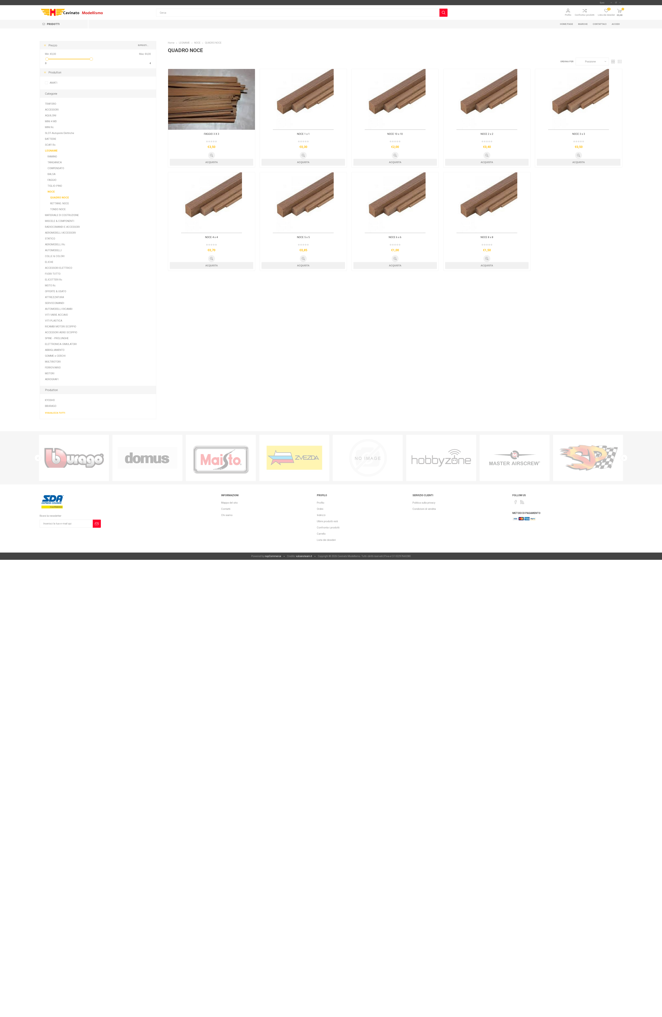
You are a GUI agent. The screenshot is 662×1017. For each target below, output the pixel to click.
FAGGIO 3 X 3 (211, 134)
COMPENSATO (56, 168)
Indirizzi (321, 515)
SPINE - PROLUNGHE (57, 338)
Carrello (321, 533)
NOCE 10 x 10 (395, 134)
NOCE (51, 191)
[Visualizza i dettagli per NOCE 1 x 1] (303, 99)
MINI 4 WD (51, 121)
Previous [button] (37, 457)
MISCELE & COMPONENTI (59, 221)
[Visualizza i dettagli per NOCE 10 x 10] (395, 99)
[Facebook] (515, 502)
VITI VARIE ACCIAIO (56, 314)
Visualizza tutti (55, 413)
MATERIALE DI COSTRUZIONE (62, 215)
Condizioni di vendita (424, 508)
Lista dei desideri (326, 540)
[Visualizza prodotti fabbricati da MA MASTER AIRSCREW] (441, 458)
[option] (74, 458)
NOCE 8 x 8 (487, 237)
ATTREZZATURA (54, 297)
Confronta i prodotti (584, 15)
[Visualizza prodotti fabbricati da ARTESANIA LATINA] (588, 458)
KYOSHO (50, 400)
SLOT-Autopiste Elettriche (59, 133)
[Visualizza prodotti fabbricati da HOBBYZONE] (368, 458)
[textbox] (297, 13)
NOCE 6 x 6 (395, 237)
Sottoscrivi (97, 524)
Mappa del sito (229, 502)
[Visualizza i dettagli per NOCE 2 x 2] (486, 99)
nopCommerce (273, 556)
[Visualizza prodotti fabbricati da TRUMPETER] (294, 458)
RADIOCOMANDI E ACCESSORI (62, 226)
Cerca (443, 13)
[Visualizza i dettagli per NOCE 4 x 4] (211, 202)
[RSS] (522, 502)
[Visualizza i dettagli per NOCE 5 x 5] (303, 202)
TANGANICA (55, 162)
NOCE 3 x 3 (578, 134)
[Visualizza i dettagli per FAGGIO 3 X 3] (211, 99)
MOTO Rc (50, 285)
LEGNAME (51, 150)
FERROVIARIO (53, 367)
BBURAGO (50, 406)
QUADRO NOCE (59, 197)
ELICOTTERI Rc (53, 279)
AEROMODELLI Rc (55, 244)
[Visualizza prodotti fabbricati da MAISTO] (147, 458)
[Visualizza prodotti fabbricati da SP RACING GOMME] (515, 458)
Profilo (568, 15)
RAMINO (52, 156)
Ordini (320, 508)
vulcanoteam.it (304, 556)
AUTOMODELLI (53, 250)
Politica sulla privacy (424, 502)
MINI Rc (49, 127)
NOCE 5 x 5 (303, 237)
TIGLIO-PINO (55, 185)
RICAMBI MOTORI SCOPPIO (60, 326)
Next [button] (624, 457)
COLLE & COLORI (54, 256)
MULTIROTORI (53, 361)
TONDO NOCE (58, 209)
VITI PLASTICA (53, 320)
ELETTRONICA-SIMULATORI (61, 344)
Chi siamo (227, 515)
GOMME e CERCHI (55, 355)
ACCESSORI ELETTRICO (58, 267)
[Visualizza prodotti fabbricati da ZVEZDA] (221, 458)
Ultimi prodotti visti (327, 521)
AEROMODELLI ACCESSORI (60, 232)
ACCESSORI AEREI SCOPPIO (61, 332)
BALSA (52, 174)
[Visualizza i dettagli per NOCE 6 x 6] (395, 202)
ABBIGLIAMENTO (54, 350)
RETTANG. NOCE (59, 203)
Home (171, 42)
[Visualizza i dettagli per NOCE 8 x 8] (486, 202)
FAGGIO (52, 180)
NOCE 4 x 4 (211, 237)
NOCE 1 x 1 (303, 134)
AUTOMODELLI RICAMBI (58, 308)
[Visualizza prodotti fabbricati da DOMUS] (74, 458)
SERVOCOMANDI (54, 303)
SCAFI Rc (50, 144)
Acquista (211, 162)
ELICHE (49, 262)
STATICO (50, 238)
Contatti (225, 508)
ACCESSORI (52, 109)
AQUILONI (50, 115)
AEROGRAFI (51, 379)
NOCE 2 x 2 (487, 134)
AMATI (53, 82)
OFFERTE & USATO (55, 291)
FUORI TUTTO (53, 273)
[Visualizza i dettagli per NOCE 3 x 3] (578, 99)
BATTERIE (50, 139)
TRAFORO (50, 103)
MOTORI (49, 373)
